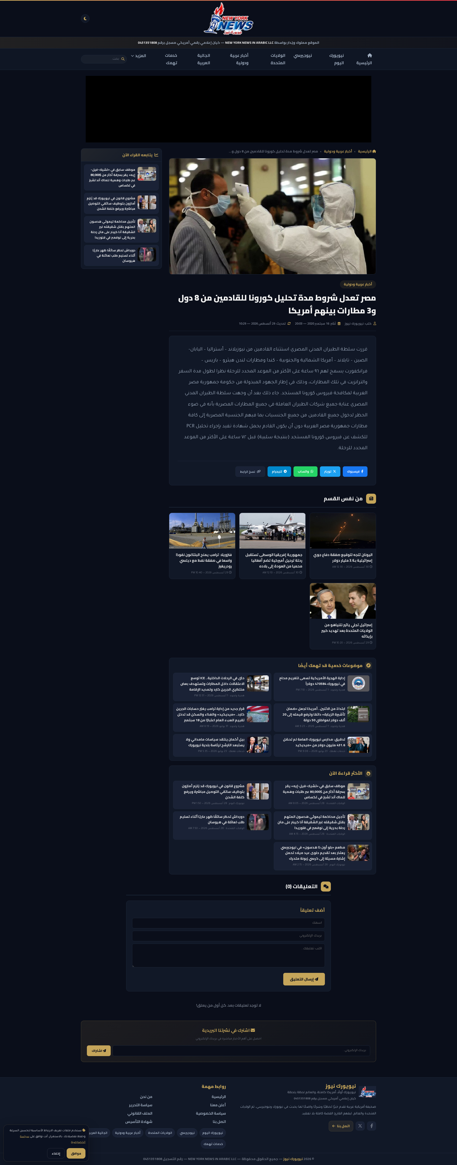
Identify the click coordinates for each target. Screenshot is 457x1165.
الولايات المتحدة (278, 59)
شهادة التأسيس (138, 1121)
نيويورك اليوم (336, 59)
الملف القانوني (139, 1113)
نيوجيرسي (302, 55)
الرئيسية (364, 62)
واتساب (303, 471)
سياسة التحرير (140, 1105)
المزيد (140, 55)
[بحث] (122, 59)
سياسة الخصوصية (211, 1113)
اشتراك (97, 1051)
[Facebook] (371, 1126)
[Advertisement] (228, 109)
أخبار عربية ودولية (239, 59)
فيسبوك (353, 471)
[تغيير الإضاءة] (85, 18)
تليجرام (277, 471)
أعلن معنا (218, 1105)
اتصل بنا (343, 1126)
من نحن (146, 1096)
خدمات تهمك (171, 59)
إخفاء (56, 1153)
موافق (76, 1153)
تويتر (327, 471)
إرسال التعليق (302, 979)
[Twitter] (360, 1126)
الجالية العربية (203, 59)
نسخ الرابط (247, 471)
